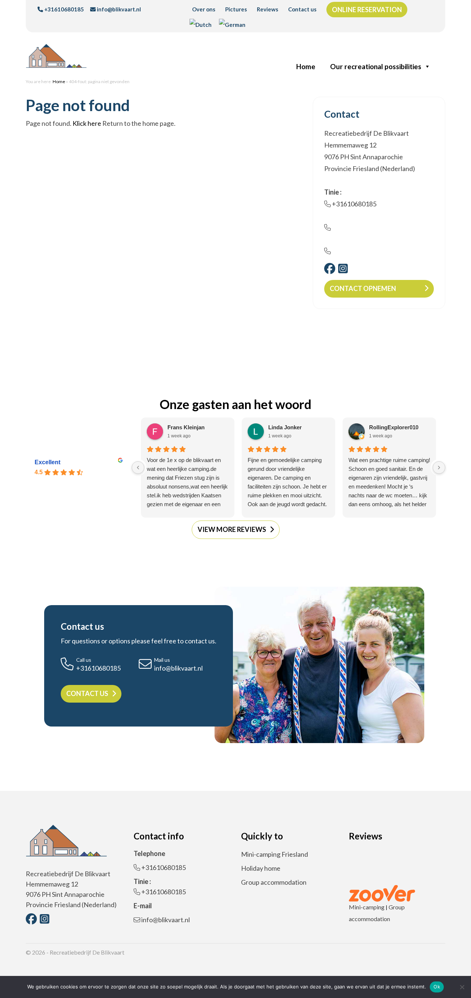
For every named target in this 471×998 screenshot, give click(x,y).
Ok (436, 987)
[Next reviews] (439, 467)
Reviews (267, 9)
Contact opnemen (363, 288)
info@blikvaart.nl (118, 9)
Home (305, 66)
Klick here (86, 123)
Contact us (302, 9)
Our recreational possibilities (375, 66)
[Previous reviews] (138, 467)
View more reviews (232, 529)
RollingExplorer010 (393, 427)
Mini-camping (367, 906)
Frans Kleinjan (186, 427)
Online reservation (367, 10)
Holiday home (260, 868)
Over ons (203, 9)
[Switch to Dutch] (201, 25)
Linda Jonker (285, 427)
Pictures (236, 9)
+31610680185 (63, 9)
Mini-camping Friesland (274, 854)
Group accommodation (274, 882)
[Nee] (461, 987)
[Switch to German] (232, 25)
